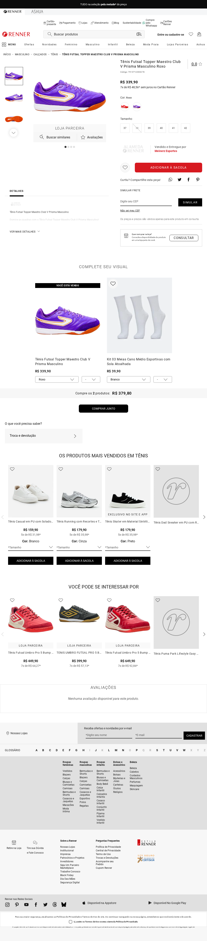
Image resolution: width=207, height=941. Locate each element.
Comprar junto (103, 408)
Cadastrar (194, 735)
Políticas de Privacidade (68, 917)
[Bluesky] (63, 905)
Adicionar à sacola (168, 167)
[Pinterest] (16, 905)
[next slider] (2, 517)
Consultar (184, 238)
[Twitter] (45, 905)
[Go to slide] (65, 147)
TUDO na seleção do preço (103, 4)
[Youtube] (26, 905)
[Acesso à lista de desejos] (190, 35)
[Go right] (14, 133)
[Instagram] (7, 905)
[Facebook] (35, 905)
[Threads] (54, 905)
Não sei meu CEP (130, 210)
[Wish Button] (125, 167)
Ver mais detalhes (23, 231)
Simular (190, 202)
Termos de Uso (89, 917)
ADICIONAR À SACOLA (31, 560)
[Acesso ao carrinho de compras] (199, 35)
